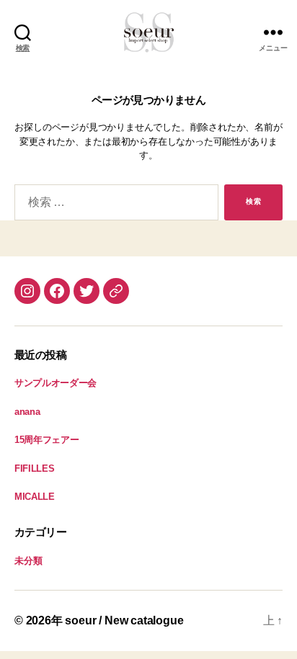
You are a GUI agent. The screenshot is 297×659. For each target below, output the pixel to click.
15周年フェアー (46, 439)
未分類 (28, 560)
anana (27, 411)
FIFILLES (34, 468)
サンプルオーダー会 (55, 382)
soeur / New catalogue (124, 620)
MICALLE (34, 496)
